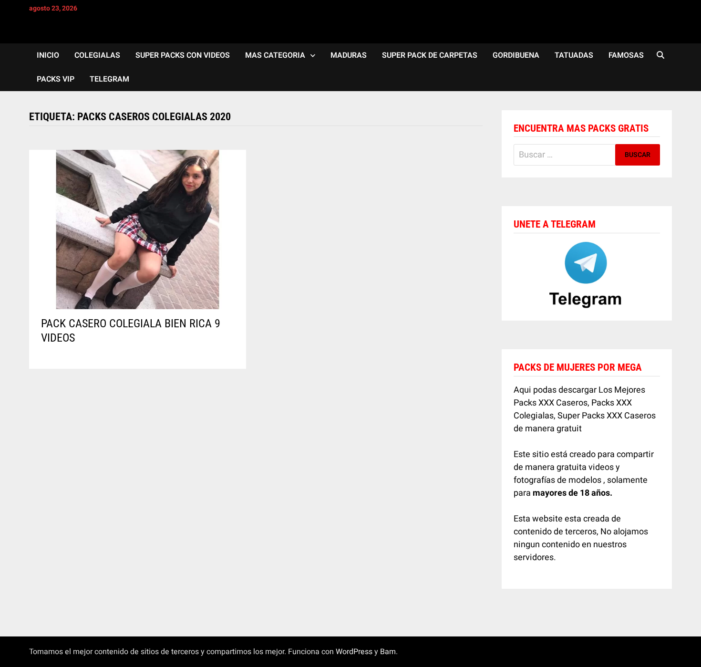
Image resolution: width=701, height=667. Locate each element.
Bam (388, 651)
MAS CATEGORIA (275, 55)
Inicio (48, 55)
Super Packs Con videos (182, 55)
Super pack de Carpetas (429, 55)
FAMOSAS (626, 55)
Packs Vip (55, 79)
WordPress (354, 651)
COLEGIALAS (97, 55)
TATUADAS (574, 55)
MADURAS (348, 55)
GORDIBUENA (516, 55)
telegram (109, 79)
